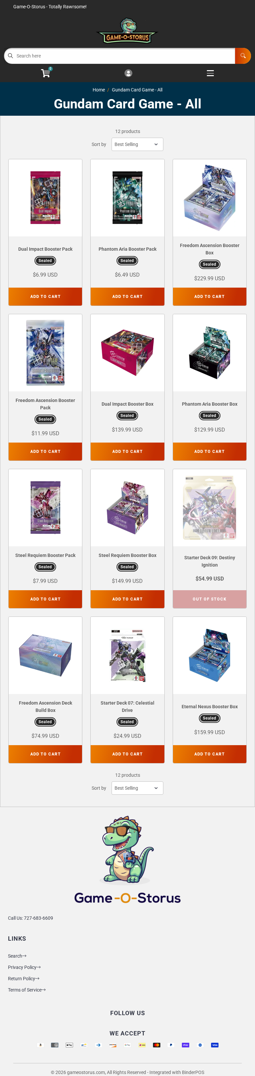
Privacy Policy (22, 967)
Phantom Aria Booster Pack (127, 249)
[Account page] (128, 73)
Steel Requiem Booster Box (127, 555)
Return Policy (21, 978)
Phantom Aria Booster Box (209, 404)
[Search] (243, 56)
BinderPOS (193, 1072)
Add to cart (45, 296)
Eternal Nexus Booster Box (210, 706)
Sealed (45, 260)
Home (99, 89)
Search (15, 956)
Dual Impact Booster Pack (45, 249)
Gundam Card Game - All (137, 89)
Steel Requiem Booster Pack (45, 555)
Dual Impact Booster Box (127, 404)
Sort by (99, 144)
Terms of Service (25, 990)
